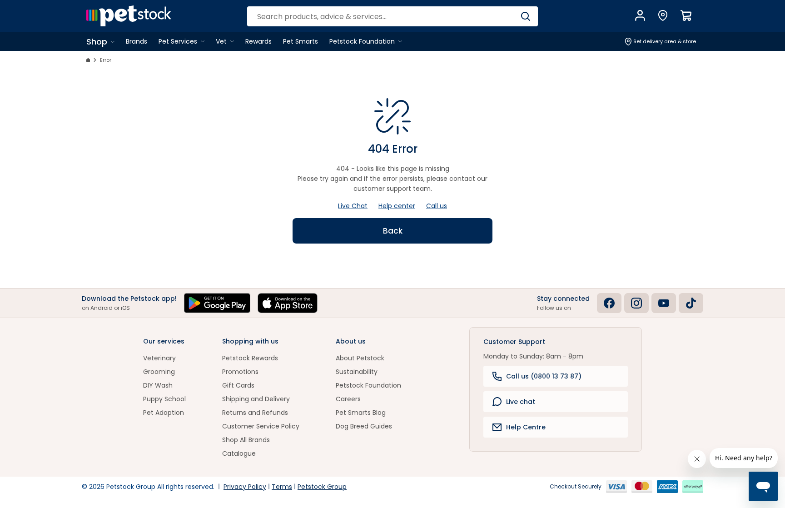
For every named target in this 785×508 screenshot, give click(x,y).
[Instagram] (636, 303)
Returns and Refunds (255, 412)
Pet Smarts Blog (361, 412)
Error (105, 60)
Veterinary (159, 358)
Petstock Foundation (368, 385)
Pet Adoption (163, 412)
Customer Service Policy (260, 426)
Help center (396, 205)
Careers (348, 398)
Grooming (159, 371)
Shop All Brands (246, 439)
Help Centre (526, 427)
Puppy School (164, 398)
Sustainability (357, 371)
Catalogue (239, 453)
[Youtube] (663, 303)
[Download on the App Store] (288, 303)
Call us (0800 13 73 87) (543, 376)
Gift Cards (238, 385)
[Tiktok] (691, 303)
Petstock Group (322, 486)
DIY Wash (158, 385)
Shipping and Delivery (256, 398)
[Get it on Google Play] (217, 303)
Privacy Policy (245, 486)
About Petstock (360, 358)
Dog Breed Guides (364, 426)
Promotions (240, 371)
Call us (436, 205)
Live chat (520, 401)
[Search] (525, 16)
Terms (282, 486)
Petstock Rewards (250, 358)
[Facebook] (609, 303)
